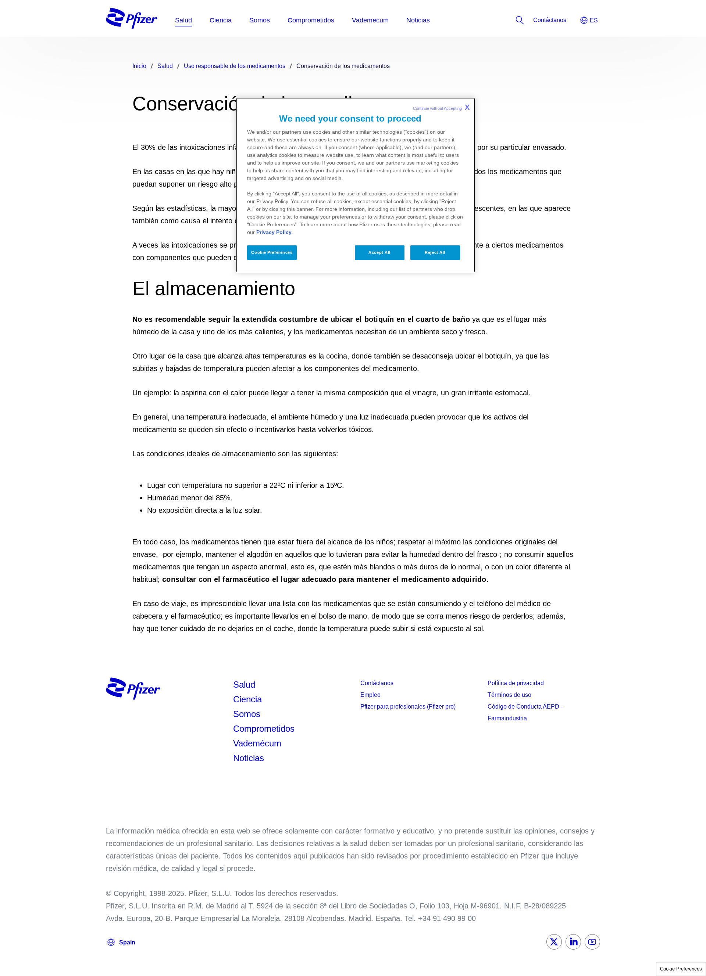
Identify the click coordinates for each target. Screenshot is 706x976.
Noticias (248, 758)
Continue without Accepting (441, 107)
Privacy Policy (274, 232)
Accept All (379, 252)
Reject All (435, 252)
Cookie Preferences (681, 969)
